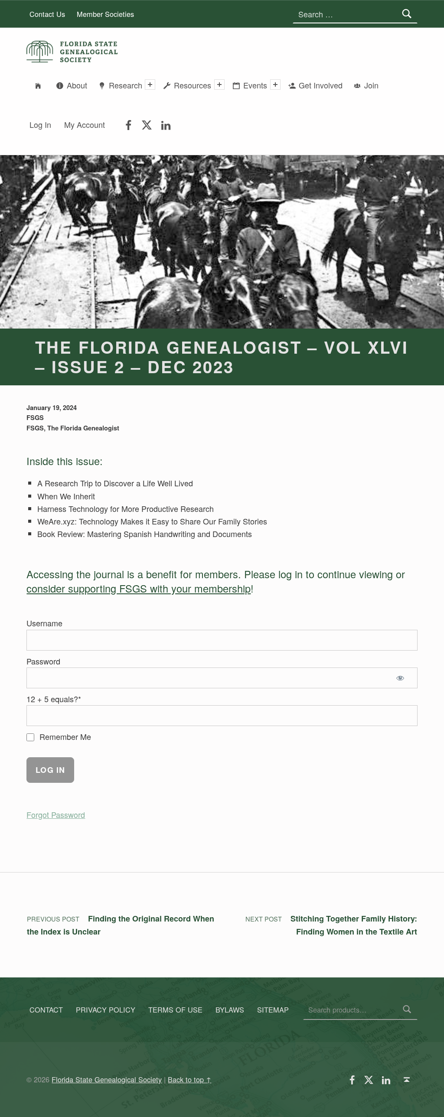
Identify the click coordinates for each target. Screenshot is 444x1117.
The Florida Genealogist (83, 427)
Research (125, 85)
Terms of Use (175, 1009)
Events (255, 85)
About (77, 85)
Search (407, 1009)
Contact (46, 1009)
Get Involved (321, 85)
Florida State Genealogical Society (107, 1079)
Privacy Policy (105, 1009)
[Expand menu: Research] (150, 84)
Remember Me (64, 736)
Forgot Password (55, 814)
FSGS (35, 417)
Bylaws (229, 1009)
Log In (40, 124)
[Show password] (402, 678)
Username (44, 623)
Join (371, 85)
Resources (192, 85)
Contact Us (47, 14)
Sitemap (273, 1009)
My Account (84, 124)
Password (43, 661)
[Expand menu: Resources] (219, 84)
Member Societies (105, 14)
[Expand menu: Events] (275, 84)
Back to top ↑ (189, 1079)
